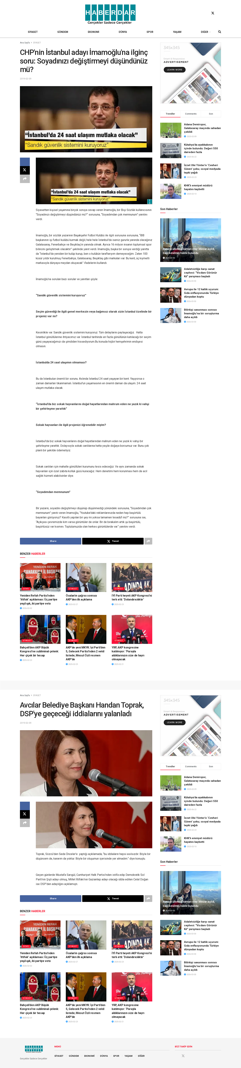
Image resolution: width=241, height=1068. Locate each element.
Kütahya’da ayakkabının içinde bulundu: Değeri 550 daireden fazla (201, 148)
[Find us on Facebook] (206, 13)
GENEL (26, 589)
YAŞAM (177, 32)
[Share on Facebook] (25, 162)
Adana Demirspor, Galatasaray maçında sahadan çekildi (202, 128)
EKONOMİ (93, 32)
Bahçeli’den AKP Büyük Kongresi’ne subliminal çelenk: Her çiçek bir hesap (39, 651)
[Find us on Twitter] (212, 13)
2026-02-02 (27, 608)
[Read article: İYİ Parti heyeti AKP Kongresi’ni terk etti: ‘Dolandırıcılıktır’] (132, 577)
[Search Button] (219, 32)
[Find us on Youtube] (219, 13)
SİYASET (33, 32)
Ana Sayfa (25, 42)
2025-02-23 (119, 604)
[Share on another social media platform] (25, 179)
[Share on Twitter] (25, 170)
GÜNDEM (62, 32)
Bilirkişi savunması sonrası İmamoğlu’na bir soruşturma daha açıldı (201, 313)
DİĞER (204, 32)
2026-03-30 (170, 258)
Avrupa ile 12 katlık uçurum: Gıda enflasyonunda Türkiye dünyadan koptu (201, 293)
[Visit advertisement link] (190, 73)
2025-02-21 (119, 664)
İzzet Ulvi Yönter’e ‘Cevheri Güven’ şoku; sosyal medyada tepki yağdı (202, 169)
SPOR (150, 32)
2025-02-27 (73, 604)
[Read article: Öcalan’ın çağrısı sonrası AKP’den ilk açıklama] (86, 577)
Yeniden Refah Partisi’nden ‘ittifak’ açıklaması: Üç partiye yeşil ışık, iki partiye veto (38, 599)
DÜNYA (123, 32)
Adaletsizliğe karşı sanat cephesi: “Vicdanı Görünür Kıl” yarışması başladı (200, 272)
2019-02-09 (25, 78)
